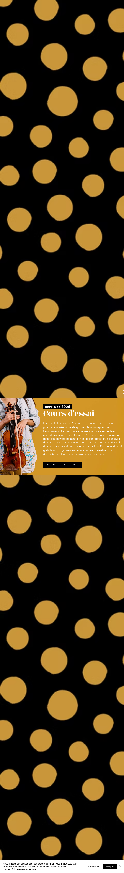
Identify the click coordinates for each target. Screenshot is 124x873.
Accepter (110, 866)
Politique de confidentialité (23, 869)
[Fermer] (120, 866)
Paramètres (93, 866)
